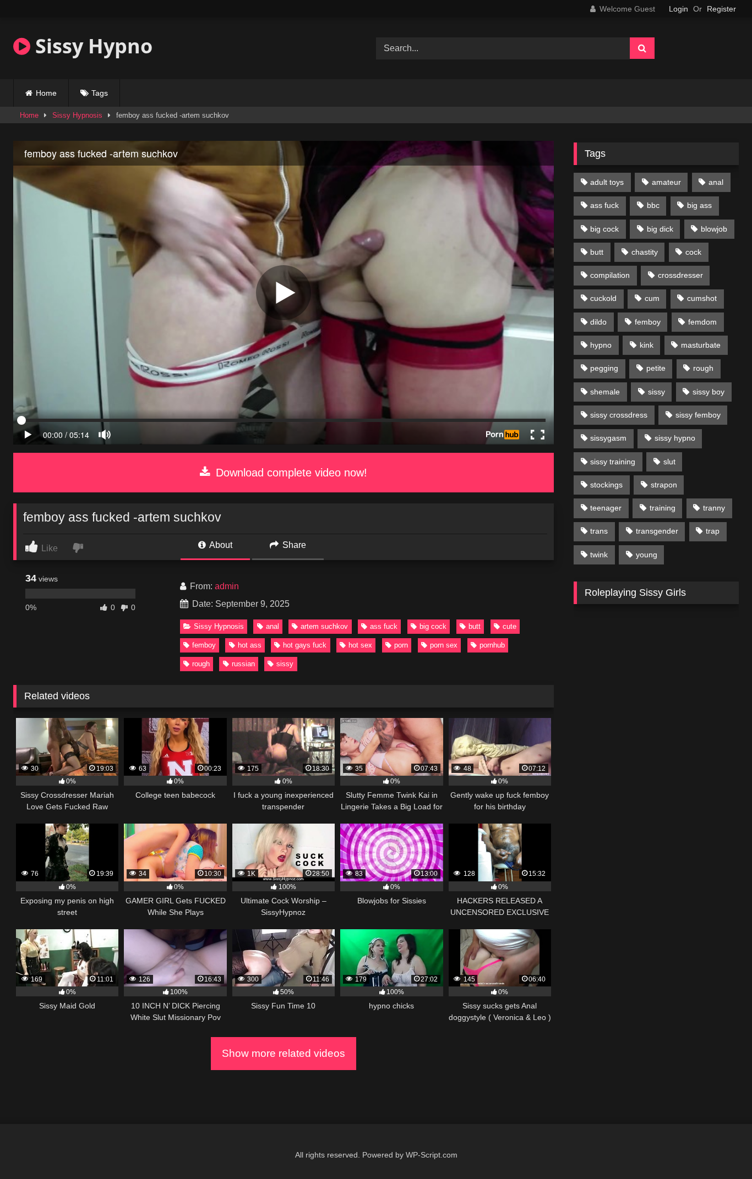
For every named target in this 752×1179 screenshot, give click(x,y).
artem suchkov (324, 626)
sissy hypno (675, 438)
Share (293, 545)
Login (678, 8)
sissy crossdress (618, 414)
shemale (605, 391)
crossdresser (680, 275)
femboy (204, 645)
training (662, 507)
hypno (601, 345)
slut (669, 461)
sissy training (612, 461)
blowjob (714, 228)
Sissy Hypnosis (77, 115)
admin (227, 586)
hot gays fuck (304, 645)
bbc (653, 205)
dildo (598, 321)
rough (201, 664)
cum (652, 298)
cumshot (702, 298)
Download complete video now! (289, 473)
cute (509, 626)
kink (646, 345)
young (646, 554)
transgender (657, 531)
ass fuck (383, 626)
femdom (702, 321)
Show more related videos (283, 1053)
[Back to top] (718, 1146)
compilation (610, 275)
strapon (664, 484)
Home (46, 93)
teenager (606, 507)
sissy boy (708, 391)
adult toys (607, 182)
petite (656, 368)
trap (713, 531)
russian (243, 664)
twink (599, 554)
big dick (660, 228)
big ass (699, 205)
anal (272, 626)
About (220, 545)
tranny (714, 507)
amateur (666, 182)
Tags (99, 93)
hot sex (360, 645)
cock (693, 252)
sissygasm (608, 438)
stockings (606, 484)
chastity (644, 252)
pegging (604, 368)
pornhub (492, 645)
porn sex (443, 645)
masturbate (701, 345)
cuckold (603, 298)
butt (474, 626)
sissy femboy (698, 414)
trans (599, 531)
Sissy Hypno (91, 45)
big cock (432, 626)
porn (401, 645)
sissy (284, 664)
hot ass (249, 645)
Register (721, 8)
